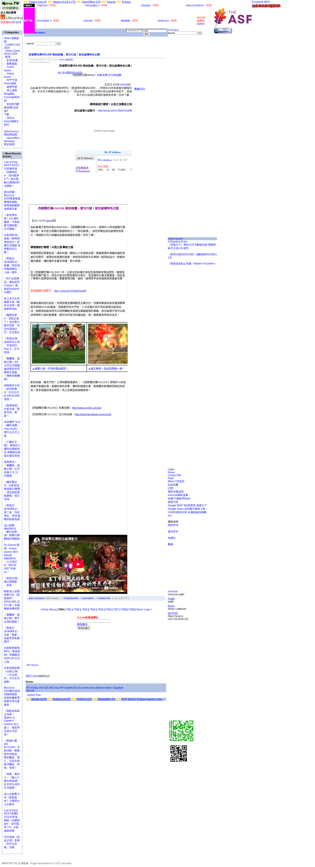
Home (171, 472)
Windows (9, 141)
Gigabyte (118, 687)
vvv (170, 515)
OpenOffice (12, 138)
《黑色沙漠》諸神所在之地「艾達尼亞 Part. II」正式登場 (12, 345)
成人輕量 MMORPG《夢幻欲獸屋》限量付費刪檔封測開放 (12, 532)
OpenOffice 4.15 (91, 1)
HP (62, 687)
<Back (53, 609)
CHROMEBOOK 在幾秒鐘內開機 (187, 512)
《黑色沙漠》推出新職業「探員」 (12, 581)
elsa (56, 687)
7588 (124, 609)
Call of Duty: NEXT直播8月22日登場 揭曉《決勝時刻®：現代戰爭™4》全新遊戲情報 (12, 820)
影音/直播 (11, 60)
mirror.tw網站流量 (178, 495)
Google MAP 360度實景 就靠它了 (187, 505)
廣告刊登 (173, 502)
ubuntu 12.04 (39, 699)
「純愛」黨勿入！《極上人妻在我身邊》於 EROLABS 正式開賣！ (12, 781)
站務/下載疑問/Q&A (179, 498)
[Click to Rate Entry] (115, 598)
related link (104, 598)
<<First (44, 609)
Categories (11, 32)
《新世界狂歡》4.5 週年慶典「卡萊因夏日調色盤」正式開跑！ (12, 222)
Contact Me (174, 475)
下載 (6, 114)
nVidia (34, 687)
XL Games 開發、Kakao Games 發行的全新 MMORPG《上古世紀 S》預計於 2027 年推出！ (11, 558)
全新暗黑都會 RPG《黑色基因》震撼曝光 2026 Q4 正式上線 (12, 654)
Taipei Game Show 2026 (12, 52)
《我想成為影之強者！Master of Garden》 (192, 263)
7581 (69, 609)
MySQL (132, 699)
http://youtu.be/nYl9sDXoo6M (115, 110)
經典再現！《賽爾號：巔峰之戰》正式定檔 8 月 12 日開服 (12, 469)
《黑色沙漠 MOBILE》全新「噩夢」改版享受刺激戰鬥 (12, 634)
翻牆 (170, 544)
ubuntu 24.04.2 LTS (64, 1)
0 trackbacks (71, 598)
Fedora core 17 (62, 699)
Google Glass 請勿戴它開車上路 (186, 508)
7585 (100, 609)
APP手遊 (10, 80)
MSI (51, 687)
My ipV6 (16, 22)
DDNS (201, 23)
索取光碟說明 (176, 491)
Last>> (148, 609)
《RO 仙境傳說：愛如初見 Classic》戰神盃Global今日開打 (12, 285)
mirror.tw (173, 591)
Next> (140, 609)
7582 (77, 609)
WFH (267, 1)
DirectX (30, 690)
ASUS (77, 687)
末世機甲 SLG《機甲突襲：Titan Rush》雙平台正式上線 (12, 429)
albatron (100, 687)
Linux (159, 699)
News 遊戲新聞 (66, 60)
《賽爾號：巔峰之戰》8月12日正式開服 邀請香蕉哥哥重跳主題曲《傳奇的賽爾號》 (12, 369)
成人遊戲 (10, 90)
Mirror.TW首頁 (176, 481)
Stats (171, 478)
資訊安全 (173, 531)
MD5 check (32, 676)
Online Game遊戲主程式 (11, 121)
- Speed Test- (33, 695)
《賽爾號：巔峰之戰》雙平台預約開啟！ (12, 618)
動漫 (7, 56)
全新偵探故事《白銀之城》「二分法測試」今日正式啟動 (12, 674)
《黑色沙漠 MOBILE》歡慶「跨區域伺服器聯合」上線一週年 (12, 265)
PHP (124, 699)
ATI (28, 687)
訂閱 (170, 488)
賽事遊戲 (10, 63)
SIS (46, 687)
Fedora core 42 (38, 1)
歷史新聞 (9, 144)
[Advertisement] (179, 89)
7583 (84, 609)
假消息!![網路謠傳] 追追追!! (11, 107)
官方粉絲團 (114, 75)
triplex (108, 687)
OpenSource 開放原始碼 (11, 131)
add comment (37, 598)
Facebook (257, 1)
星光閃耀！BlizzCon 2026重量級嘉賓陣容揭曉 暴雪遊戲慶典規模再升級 (12, 200)
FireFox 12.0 (84, 699)
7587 (116, 609)
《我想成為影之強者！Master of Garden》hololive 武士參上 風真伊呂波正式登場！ (12, 722)
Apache (111, 1)
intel (41, 687)
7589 (132, 609)
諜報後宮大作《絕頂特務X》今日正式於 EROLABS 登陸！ (12, 392)
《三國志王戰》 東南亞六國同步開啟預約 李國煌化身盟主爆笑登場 (12, 449)
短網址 (172, 537)
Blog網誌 (9, 93)
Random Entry (178, 241)
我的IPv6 (173, 525)
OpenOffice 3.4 (106, 699)
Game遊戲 (10, 83)
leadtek (68, 687)
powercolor (87, 687)
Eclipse (126, 1)
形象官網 (102, 75)
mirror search (175, 238)
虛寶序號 (10, 86)
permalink (88, 598)
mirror (123, 84)
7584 (92, 609)
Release (32, 665)
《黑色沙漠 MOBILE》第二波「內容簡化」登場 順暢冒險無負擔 (12, 512)
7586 (108, 609)
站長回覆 (173, 484)
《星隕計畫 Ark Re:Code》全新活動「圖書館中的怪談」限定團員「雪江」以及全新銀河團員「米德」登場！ (12, 754)
